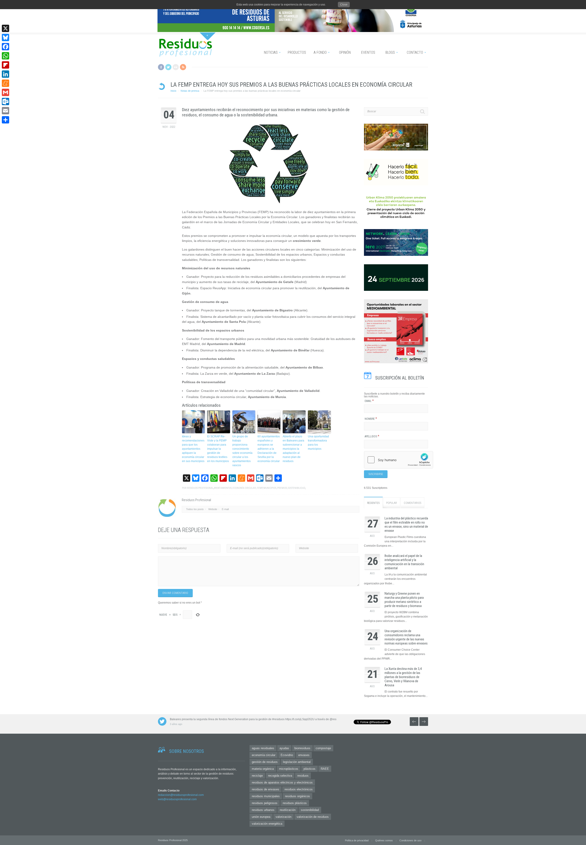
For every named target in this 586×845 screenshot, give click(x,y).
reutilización (288, 810)
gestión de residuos (265, 762)
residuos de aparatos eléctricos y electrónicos (282, 782)
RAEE (325, 768)
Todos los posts (195, 509)
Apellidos (372, 436)
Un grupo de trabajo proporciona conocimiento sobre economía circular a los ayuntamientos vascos (242, 451)
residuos (303, 775)
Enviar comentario (175, 593)
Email (369, 401)
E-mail (225, 509)
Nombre (371, 418)
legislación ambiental (297, 762)
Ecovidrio (287, 755)
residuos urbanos (263, 810)
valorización (283, 816)
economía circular (244, 488)
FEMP (260, 488)
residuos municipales (266, 796)
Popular (391, 503)
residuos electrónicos (299, 789)
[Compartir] (5, 119)
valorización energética (267, 823)
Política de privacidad (357, 840)
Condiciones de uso (410, 840)
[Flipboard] (5, 65)
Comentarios (412, 503)
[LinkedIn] (5, 74)
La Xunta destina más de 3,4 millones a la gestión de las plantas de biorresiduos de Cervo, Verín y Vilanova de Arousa (403, 677)
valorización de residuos (313, 816)
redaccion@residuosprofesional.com (181, 795)
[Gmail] (5, 92)
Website (212, 509)
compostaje (323, 748)
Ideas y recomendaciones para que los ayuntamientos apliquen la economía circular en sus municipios (193, 449)
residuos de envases (265, 789)
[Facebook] (5, 46)
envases (303, 755)
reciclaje (257, 775)
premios (282, 488)
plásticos (309, 768)
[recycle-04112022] (270, 163)
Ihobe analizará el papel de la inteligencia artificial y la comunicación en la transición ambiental (404, 562)
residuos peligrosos (264, 803)
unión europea (261, 816)
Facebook (161, 67)
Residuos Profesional (200, 488)
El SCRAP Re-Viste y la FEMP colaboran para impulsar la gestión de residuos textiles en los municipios (218, 449)
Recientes (373, 503)
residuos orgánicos (297, 796)
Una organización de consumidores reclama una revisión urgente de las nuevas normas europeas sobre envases (406, 637)
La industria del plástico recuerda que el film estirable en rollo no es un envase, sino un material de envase (406, 524)
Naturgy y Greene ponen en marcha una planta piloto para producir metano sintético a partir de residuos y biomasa (404, 599)
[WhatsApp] (5, 55)
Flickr (176, 67)
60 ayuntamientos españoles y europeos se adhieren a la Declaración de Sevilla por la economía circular (269, 449)
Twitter (168, 67)
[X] (5, 28)
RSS (183, 67)
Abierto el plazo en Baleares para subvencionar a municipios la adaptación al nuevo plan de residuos (293, 449)
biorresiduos (302, 748)
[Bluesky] (5, 37)
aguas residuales (263, 748)
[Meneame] (5, 83)
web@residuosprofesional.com (177, 799)
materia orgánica (263, 768)
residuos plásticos (295, 803)
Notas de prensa (190, 90)
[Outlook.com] (5, 101)
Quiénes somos (384, 840)
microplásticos (288, 768)
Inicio (173, 90)
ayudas (284, 748)
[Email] (5, 110)
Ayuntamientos (223, 488)
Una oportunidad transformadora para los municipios (318, 442)
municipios (269, 488)
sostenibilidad (296, 488)
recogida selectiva (280, 775)
